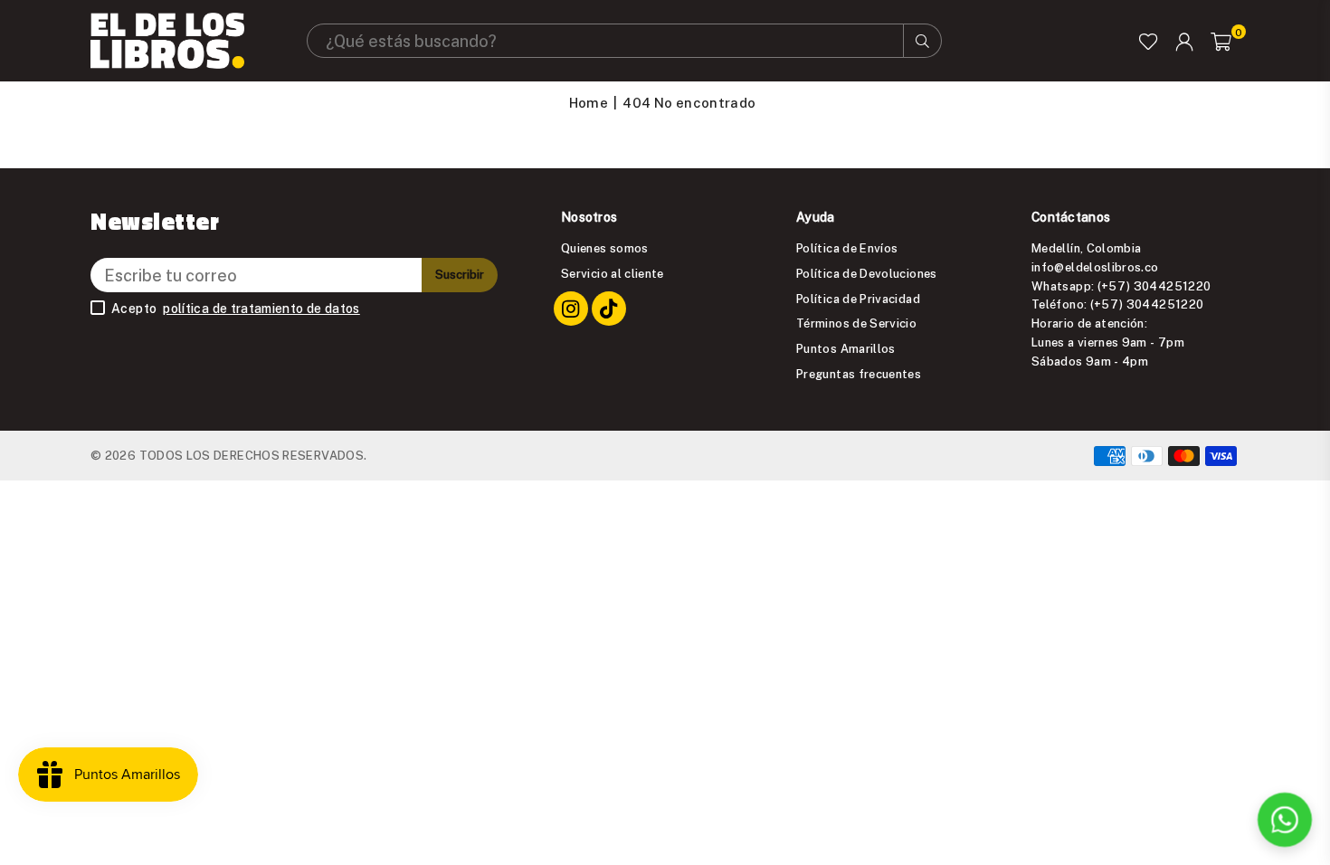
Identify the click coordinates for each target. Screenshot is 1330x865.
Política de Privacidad (858, 298)
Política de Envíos (847, 248)
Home (588, 102)
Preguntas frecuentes (858, 373)
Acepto (235, 308)
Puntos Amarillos (846, 348)
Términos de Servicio (856, 323)
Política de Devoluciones (866, 273)
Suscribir (459, 274)
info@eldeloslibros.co (1095, 267)
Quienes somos (605, 248)
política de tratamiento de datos (261, 308)
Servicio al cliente (612, 273)
